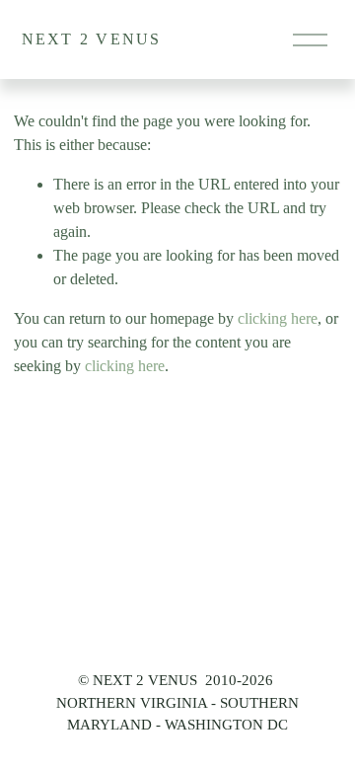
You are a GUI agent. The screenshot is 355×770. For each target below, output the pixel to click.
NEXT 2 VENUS (92, 39)
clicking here (278, 318)
